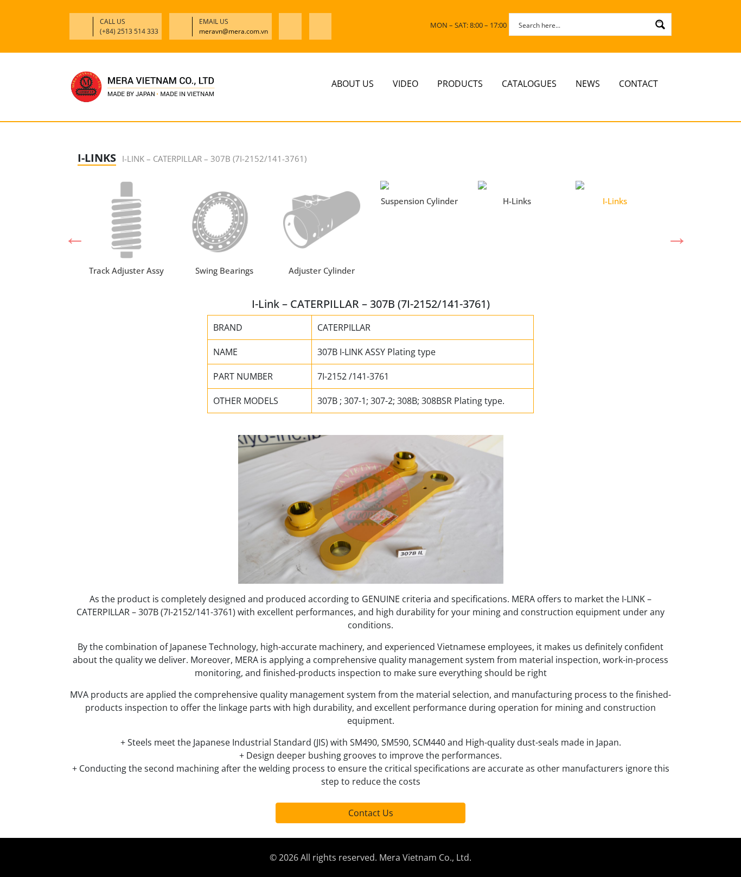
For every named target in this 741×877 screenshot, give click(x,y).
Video (405, 84)
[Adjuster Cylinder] (321, 220)
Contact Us (370, 813)
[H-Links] (517, 185)
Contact (638, 84)
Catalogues (529, 84)
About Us (352, 84)
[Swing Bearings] (224, 220)
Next (671, 231)
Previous (69, 231)
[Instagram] (320, 26)
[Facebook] (290, 26)
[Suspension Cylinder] (419, 185)
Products (460, 84)
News (588, 84)
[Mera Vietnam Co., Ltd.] (142, 86)
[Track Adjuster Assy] (126, 220)
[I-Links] (614, 185)
